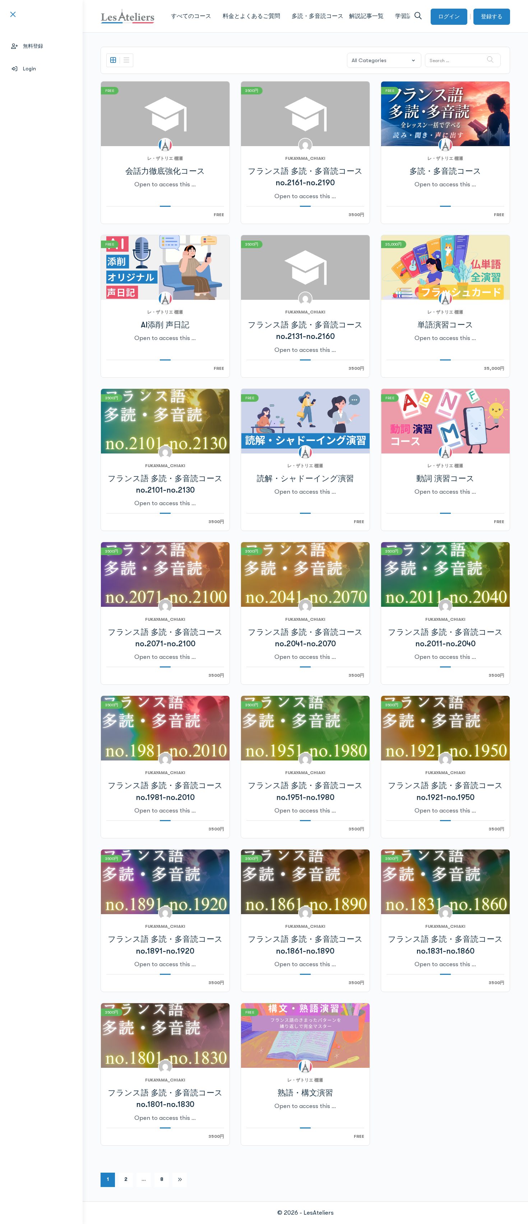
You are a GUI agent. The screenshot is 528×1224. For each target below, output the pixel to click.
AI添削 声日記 (165, 324)
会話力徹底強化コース (165, 171)
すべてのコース (191, 16)
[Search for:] (463, 60)
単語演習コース (445, 324)
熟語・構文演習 (305, 1092)
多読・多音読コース (445, 171)
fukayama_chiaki (305, 158)
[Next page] (179, 1180)
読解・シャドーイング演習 (305, 478)
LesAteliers (319, 1212)
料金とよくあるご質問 (251, 16)
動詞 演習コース (445, 478)
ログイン (449, 16)
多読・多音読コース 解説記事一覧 (338, 16)
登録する (491, 16)
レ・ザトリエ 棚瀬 (165, 158)
